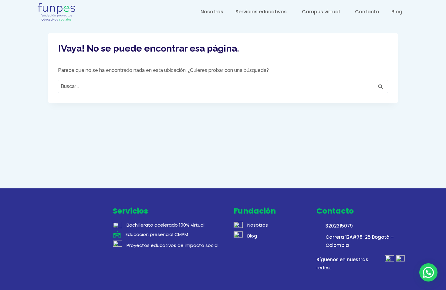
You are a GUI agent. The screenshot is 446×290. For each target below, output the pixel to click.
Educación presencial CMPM (157, 234)
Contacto (367, 11)
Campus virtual (321, 11)
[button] (428, 272)
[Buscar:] (223, 86)
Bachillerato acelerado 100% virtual (165, 225)
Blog (396, 11)
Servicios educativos (261, 11)
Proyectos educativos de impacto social (172, 245)
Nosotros (212, 11)
